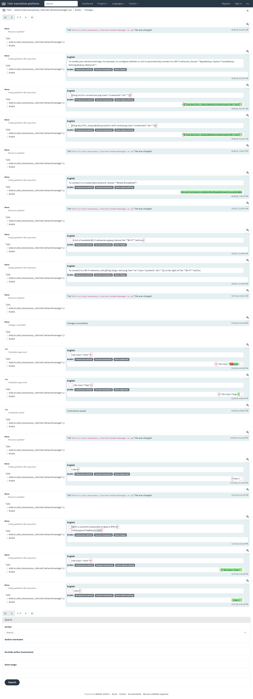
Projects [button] (101, 3)
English (71, 57)
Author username (14, 639)
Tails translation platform (23, 4)
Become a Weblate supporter (156, 694)
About (114, 694)
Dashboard (87, 3)
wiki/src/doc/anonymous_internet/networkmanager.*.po (43, 9)
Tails (8, 9)
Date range (11, 664)
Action (8, 626)
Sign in (238, 3)
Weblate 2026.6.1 (102, 694)
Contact (122, 694)
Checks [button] (132, 3)
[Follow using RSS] (248, 10)
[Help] (247, 3)
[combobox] (61, 3)
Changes (88, 9)
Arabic (78, 9)
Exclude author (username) (19, 652)
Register (226, 3)
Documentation (134, 694)
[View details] (247, 24)
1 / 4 (19, 17)
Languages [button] (117, 3)
